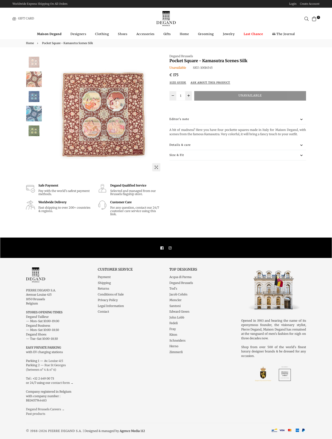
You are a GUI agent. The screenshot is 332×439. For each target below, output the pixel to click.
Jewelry (229, 34)
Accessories (145, 34)
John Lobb (176, 317)
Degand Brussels (181, 56)
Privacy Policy (108, 300)
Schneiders (177, 340)
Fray (172, 329)
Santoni (175, 306)
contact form (60, 383)
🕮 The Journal (283, 34)
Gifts (167, 34)
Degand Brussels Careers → (45, 409)
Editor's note (179, 119)
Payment (104, 277)
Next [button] (157, 113)
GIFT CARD (26, 18)
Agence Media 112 (132, 431)
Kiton (173, 335)
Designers (78, 34)
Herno (173, 346)
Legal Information (111, 306)
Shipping (104, 283)
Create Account (310, 3)
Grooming (206, 34)
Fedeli (173, 323)
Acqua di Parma (180, 277)
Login (293, 3)
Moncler (175, 300)
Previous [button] (48, 113)
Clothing (102, 34)
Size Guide (178, 82)
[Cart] (314, 18)
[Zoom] (156, 167)
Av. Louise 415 (53, 361)
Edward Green (179, 312)
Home (184, 34)
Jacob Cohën (178, 294)
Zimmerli (176, 352)
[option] (103, 114)
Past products (35, 414)
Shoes (122, 34)
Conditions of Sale (111, 294)
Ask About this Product (210, 82)
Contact (103, 312)
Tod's (173, 288)
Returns (103, 288)
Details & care (180, 144)
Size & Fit (176, 155)
